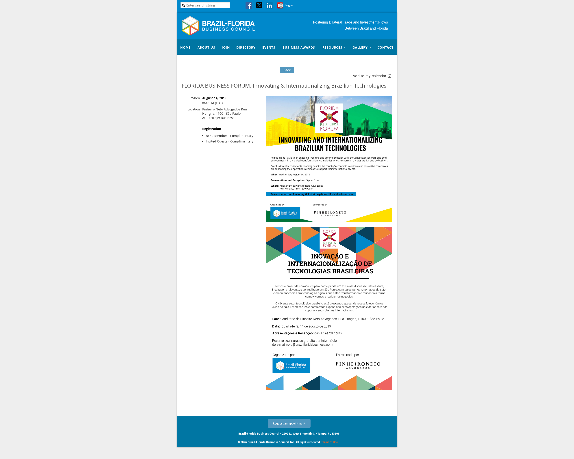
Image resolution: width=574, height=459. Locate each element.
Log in (289, 5)
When (195, 98)
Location (193, 109)
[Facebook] (249, 5)
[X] (259, 5)
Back (287, 70)
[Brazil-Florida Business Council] (223, 34)
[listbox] (372, 75)
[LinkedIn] (269, 5)
